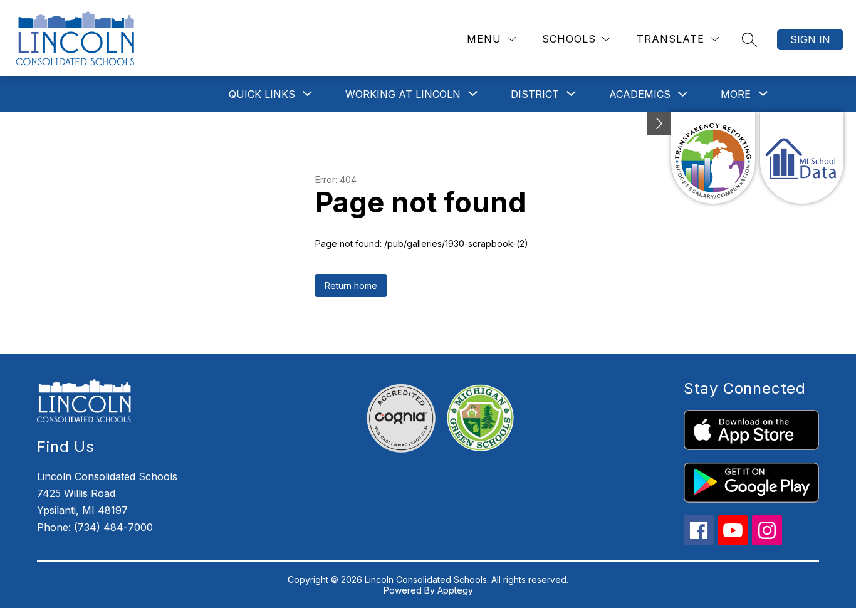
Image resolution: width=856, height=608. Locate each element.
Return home (351, 285)
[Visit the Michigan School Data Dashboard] (801, 158)
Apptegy (455, 590)
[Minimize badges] (659, 123)
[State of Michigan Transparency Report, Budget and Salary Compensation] (712, 158)
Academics (640, 94)
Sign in (810, 39)
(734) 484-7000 (113, 527)
